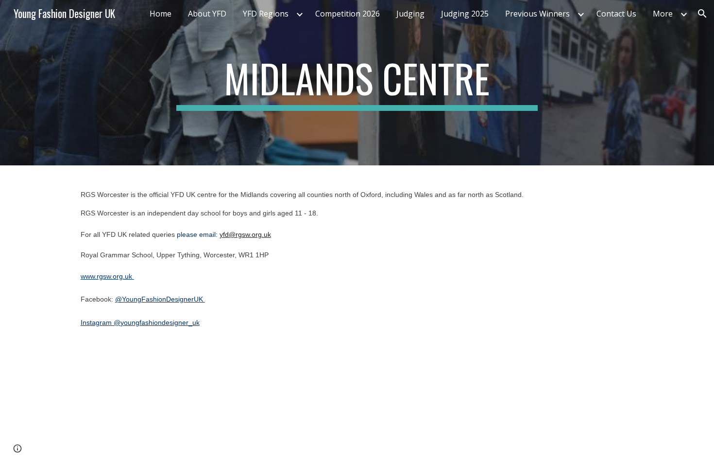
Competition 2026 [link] (347, 13)
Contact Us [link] (616, 13)
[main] (357, 83)
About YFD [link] (207, 13)
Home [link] (160, 13)
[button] (702, 13)
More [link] (663, 13)
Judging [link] (410, 13)
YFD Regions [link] (266, 13)
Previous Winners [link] (537, 13)
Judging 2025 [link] (465, 13)
